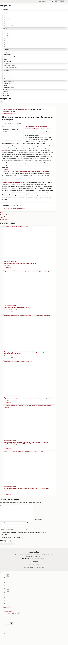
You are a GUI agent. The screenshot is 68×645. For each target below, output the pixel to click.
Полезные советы (8, 23)
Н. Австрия (6, 33)
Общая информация (9, 78)
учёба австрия (10, 208)
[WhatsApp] (14, 205)
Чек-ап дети (7, 72)
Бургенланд (7, 42)
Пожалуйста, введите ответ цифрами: (10, 537)
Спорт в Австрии (8, 19)
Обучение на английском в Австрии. (17, 307)
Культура (6, 11)
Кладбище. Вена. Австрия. (7, 213)
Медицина (7, 623)
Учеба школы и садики (9, 65)
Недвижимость (7, 83)
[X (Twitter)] (34, 561)
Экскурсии (6, 52)
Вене (3, 150)
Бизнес (5, 85)
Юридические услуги (9, 81)
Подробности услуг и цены (10, 67)
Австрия (5, 575)
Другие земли (7, 61)
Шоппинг (5, 91)
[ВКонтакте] (17, 205)
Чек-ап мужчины (8, 76)
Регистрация (35, 564)
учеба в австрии (20, 208)
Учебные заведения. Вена (10, 261)
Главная (4, 109)
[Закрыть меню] (0, 572)
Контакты (6, 95)
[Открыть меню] (1, 101)
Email (27, 526)
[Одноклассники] (33, 561)
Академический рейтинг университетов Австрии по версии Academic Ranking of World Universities (26, 443)
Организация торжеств (9, 87)
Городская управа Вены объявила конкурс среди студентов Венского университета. (26, 352)
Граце (8, 150)
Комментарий (38, 519)
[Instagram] (36, 561)
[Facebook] (21, 205)
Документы (7, 63)
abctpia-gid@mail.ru (40, 558)
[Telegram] (10, 205)
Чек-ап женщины (8, 74)
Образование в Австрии (20, 109)
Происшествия (7, 17)
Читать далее (8, 267)
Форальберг (7, 46)
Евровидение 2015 (8, 25)
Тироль (6, 44)
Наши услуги (5, 607)
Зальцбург (6, 36)
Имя (27, 522)
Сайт (27, 529)
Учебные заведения (12, 613)
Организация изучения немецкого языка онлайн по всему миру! (28, 398)
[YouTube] (37, 561)
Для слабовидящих (60, 1)
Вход (30, 564)
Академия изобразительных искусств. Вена (20, 263)
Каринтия (6, 38)
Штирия (6, 40)
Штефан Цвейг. (4, 218)
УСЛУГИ (10, 109)
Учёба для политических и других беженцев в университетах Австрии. (26, 489)
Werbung (5, 93)
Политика (6, 13)
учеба (4, 208)
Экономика (6, 15)
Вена (5, 31)
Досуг (5, 21)
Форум (5, 89)
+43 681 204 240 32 (27, 558)
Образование (8, 611)
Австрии (18, 143)
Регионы (5, 590)
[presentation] (29, 242)
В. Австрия (6, 34)
